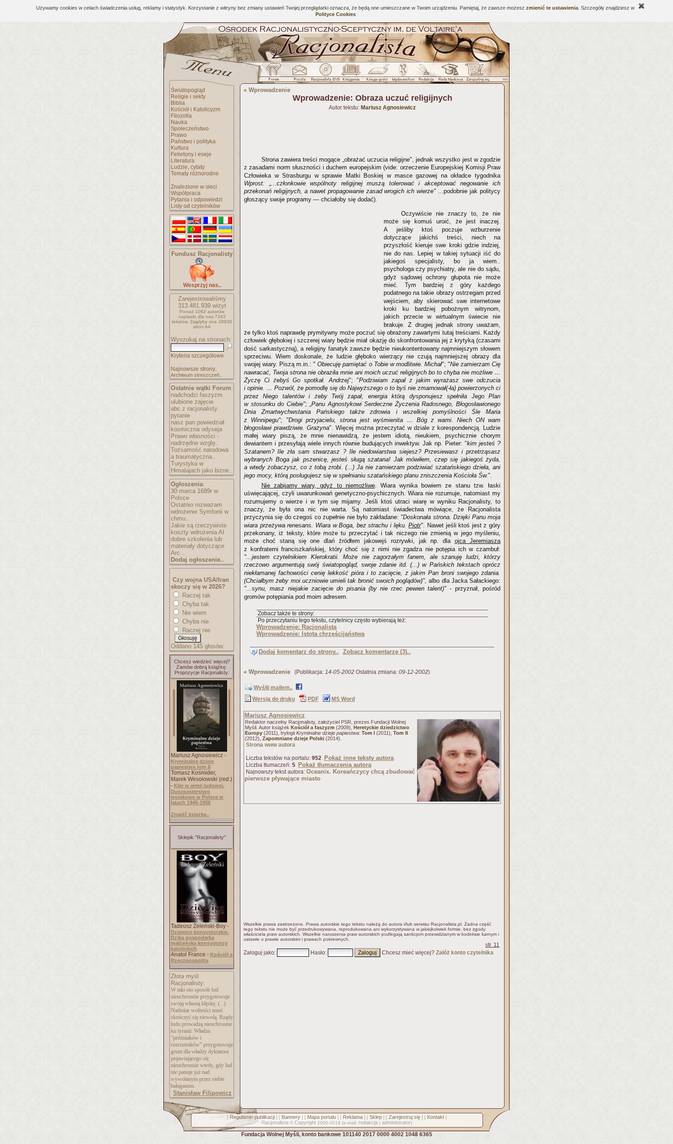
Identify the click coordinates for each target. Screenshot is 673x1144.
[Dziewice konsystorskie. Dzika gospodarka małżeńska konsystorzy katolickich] (202, 920)
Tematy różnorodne (195, 173)
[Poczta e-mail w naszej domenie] (299, 74)
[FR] (209, 220)
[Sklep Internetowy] (352, 74)
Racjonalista (274, 1122)
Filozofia (181, 116)
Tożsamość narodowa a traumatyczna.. (199, 453)
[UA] (225, 229)
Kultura (180, 148)
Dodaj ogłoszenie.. (197, 559)
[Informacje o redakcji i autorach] (425, 74)
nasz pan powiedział (197, 422)
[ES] (178, 229)
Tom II (400, 733)
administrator (396, 1122)
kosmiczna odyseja (196, 429)
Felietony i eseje (191, 154)
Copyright (305, 1122)
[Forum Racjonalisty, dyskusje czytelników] (275, 74)
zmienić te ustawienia (552, 8)
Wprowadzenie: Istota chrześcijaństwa (310, 633)
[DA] (194, 239)
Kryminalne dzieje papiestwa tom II (192, 764)
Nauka (179, 122)
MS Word (343, 699)
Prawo (179, 135)
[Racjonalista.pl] (336, 60)
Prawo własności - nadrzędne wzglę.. (195, 439)
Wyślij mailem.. (273, 687)
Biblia (178, 103)
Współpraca (186, 193)
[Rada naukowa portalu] (449, 74)
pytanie (180, 415)
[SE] (209, 239)
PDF (313, 699)
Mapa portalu (321, 1117)
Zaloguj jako (259, 952)
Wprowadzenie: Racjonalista (296, 627)
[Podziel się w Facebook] (299, 688)
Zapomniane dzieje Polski (293, 738)
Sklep (375, 1117)
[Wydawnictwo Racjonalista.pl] (402, 74)
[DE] (209, 229)
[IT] (225, 220)
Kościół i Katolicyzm (195, 109)
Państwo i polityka (193, 141)
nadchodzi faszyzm (197, 394)
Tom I (368, 733)
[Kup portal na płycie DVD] (325, 74)
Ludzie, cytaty (188, 167)
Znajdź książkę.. (190, 814)
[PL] (178, 220)
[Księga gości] (378, 74)
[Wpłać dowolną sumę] (202, 280)
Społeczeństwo (190, 128)
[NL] (225, 239)
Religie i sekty (188, 96)
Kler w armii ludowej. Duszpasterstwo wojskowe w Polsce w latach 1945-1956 (197, 794)
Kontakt (435, 1117)
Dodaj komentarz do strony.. (299, 651)
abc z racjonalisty (194, 408)
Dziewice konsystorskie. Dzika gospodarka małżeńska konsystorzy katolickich (200, 940)
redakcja (368, 1122)
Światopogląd (188, 90)
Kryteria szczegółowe (197, 355)
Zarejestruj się (404, 1117)
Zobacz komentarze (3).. (377, 651)
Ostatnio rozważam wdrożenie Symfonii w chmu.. (199, 511)
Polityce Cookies (335, 14)
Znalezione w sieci (194, 187)
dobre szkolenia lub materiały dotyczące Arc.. (197, 546)
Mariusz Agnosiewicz (274, 715)
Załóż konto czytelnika (465, 952)
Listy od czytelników (195, 206)
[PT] (194, 229)
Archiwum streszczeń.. (196, 375)
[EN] (194, 220)
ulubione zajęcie (192, 401)
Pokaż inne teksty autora (359, 757)
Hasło (317, 952)
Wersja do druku (273, 699)
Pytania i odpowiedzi (197, 199)
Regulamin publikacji (252, 1117)
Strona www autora (270, 745)
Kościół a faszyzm (313, 727)
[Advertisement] (312, 263)
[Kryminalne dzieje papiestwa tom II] (202, 750)
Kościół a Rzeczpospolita (202, 957)
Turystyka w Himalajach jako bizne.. (202, 467)
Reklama (353, 1117)
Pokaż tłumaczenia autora (334, 764)
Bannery (291, 1117)
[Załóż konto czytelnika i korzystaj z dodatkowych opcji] (475, 74)
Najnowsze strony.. (194, 369)
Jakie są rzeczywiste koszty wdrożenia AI (199, 529)
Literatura (183, 160)
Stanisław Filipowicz (202, 1093)
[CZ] (178, 239)
